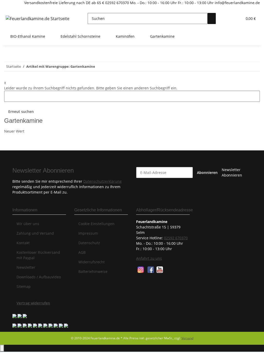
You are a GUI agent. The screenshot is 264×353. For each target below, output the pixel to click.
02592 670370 (117, 2)
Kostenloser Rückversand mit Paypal (38, 255)
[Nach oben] (2, 348)
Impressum (88, 233)
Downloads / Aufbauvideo (38, 276)
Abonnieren (207, 172)
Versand (187, 338)
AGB (82, 252)
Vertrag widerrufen (33, 303)
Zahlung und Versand (35, 233)
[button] (228, 18)
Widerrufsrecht (91, 261)
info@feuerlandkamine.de (237, 2)
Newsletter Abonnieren (232, 172)
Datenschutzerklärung (102, 181)
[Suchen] (212, 18)
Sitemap (23, 286)
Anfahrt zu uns (149, 258)
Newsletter (25, 267)
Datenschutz (89, 242)
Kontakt (23, 242)
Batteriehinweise (93, 271)
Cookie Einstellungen (96, 223)
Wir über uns (27, 223)
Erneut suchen (21, 111)
